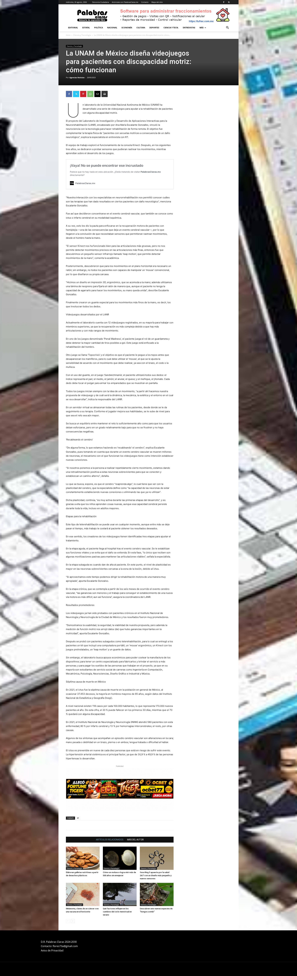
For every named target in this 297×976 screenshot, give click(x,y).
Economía (127, 27)
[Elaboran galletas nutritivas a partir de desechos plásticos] (83, 830)
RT (78, 790)
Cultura (140, 27)
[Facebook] (223, 2)
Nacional (112, 27)
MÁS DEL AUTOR (135, 811)
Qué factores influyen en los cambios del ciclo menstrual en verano (117, 883)
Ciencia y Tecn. (171, 27)
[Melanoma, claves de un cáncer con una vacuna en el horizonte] (83, 866)
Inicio (68, 35)
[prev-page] (68, 893)
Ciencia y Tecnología (82, 35)
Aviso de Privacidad (52, 922)
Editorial (73, 27)
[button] (227, 27)
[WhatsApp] (90, 94)
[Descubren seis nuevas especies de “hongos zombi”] (157, 866)
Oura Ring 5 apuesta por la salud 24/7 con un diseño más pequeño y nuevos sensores (155, 847)
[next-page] (73, 893)
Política (98, 27)
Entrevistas (189, 27)
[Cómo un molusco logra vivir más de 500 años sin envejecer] (120, 830)
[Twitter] (228, 2)
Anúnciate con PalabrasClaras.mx (125, 2)
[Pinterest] (83, 94)
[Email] (97, 94)
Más (202, 27)
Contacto (144, 2)
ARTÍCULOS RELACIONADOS (109, 811)
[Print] (104, 94)
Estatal (86, 27)
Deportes (154, 27)
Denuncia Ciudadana (100, 2)
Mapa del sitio (157, 2)
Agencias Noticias (76, 77)
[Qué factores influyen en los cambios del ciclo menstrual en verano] (120, 866)
